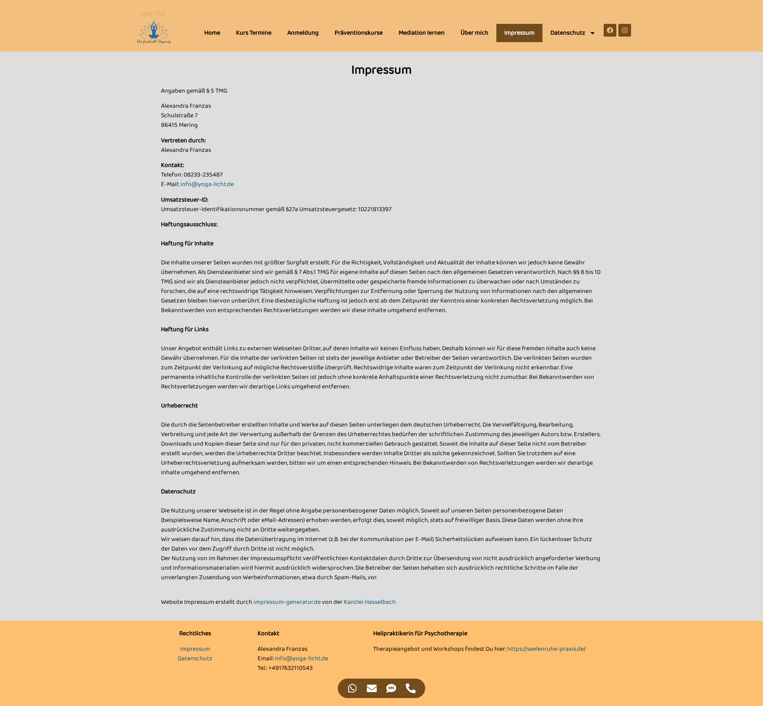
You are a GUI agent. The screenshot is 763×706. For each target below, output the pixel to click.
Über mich (474, 33)
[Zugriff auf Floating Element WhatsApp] (352, 688)
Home (212, 33)
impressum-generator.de (287, 602)
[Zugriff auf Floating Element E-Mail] (372, 688)
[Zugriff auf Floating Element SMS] (391, 688)
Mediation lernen (422, 33)
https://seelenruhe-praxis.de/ (546, 649)
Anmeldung (303, 33)
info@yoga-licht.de (207, 184)
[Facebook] (610, 30)
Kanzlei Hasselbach (370, 602)
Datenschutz (567, 33)
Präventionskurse (359, 33)
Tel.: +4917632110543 (285, 668)
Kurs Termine (253, 33)
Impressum (519, 33)
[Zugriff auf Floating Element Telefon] (410, 688)
